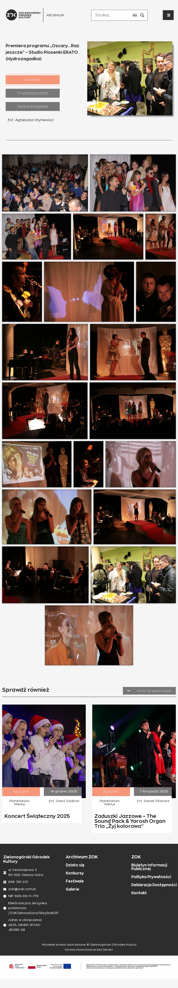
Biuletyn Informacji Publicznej (149, 867)
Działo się (75, 865)
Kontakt (139, 893)
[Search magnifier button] (142, 15)
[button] (33, 79)
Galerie (72, 889)
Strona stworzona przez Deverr (89, 949)
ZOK (136, 856)
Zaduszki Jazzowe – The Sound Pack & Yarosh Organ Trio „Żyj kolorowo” (129, 821)
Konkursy (75, 873)
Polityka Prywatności (151, 877)
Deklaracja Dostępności (154, 885)
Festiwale (75, 881)
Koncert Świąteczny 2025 (37, 816)
